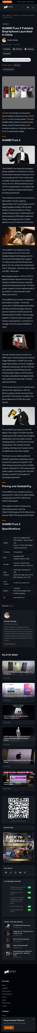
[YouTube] (20, 872)
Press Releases (7, 994)
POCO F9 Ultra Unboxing (21, 939)
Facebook (6, 49)
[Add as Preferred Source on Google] (16, 60)
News (4, 985)
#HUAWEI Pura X (8, 69)
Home (4, 15)
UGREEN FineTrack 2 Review (16, 893)
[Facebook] (6, 872)
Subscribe (8, 1028)
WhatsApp (17, 49)
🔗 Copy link (6, 53)
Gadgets (5, 988)
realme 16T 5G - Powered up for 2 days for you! (23, 932)
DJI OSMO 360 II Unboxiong (21, 925)
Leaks (4, 1000)
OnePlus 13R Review (16, 906)
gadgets (9, 15)
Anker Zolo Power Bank (20, 945)
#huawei (17, 65)
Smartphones (6, 991)
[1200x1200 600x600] (18, 862)
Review (4, 997)
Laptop (4, 1006)
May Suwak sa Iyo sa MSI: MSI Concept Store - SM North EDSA (22, 953)
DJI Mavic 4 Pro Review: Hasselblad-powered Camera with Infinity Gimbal (17, 900)
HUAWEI (5, 113)
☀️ (28, 7)
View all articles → (10, 644)
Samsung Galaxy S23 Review (16, 910)
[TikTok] (25, 872)
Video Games (6, 1003)
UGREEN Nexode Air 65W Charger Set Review (17, 888)
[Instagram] (15, 872)
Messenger (29, 49)
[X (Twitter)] (11, 872)
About (4, 1015)
